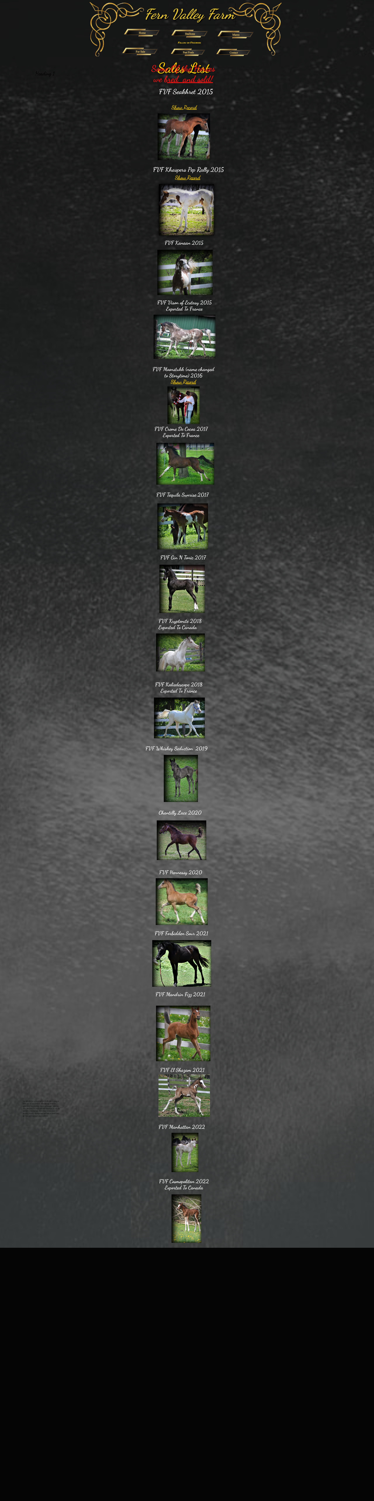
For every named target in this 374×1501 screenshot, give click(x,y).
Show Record (184, 107)
